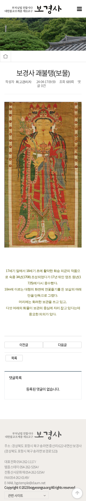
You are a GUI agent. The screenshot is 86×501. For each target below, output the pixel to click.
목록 (14, 358)
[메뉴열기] (73, 9)
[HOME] (5, 56)
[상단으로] (77, 493)
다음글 (62, 345)
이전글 (23, 345)
